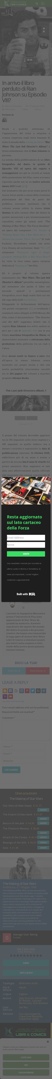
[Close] (47, 481)
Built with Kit (26, 594)
